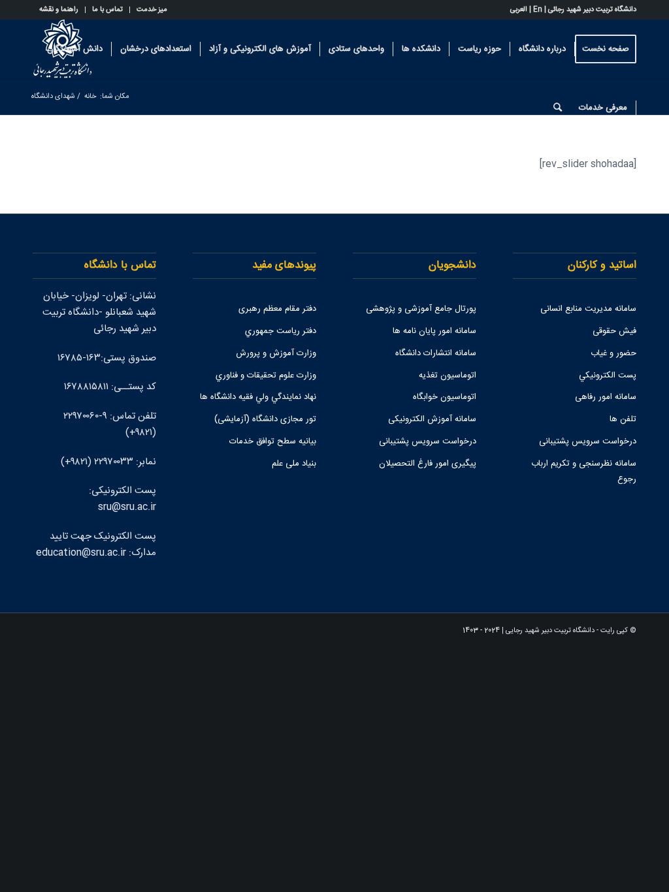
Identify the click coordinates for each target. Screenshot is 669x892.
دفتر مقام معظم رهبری (277, 309)
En (537, 10)
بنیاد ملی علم (294, 463)
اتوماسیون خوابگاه (444, 397)
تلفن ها (623, 419)
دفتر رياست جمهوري (280, 331)
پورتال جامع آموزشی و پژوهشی (421, 309)
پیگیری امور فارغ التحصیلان (427, 463)
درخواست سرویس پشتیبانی (587, 441)
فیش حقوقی (614, 331)
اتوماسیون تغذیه (447, 375)
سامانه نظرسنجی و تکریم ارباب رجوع (583, 471)
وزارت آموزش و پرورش (276, 353)
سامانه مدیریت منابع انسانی (588, 309)
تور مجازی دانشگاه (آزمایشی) (265, 419)
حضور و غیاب (613, 353)
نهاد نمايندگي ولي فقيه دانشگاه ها (258, 397)
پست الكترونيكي (607, 375)
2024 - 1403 (481, 631)
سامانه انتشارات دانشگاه (435, 353)
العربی (518, 10)
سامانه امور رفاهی (605, 397)
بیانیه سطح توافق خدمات (272, 441)
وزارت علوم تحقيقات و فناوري (266, 375)
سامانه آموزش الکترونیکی (432, 419)
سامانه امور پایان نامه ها (434, 331)
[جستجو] (557, 107)
